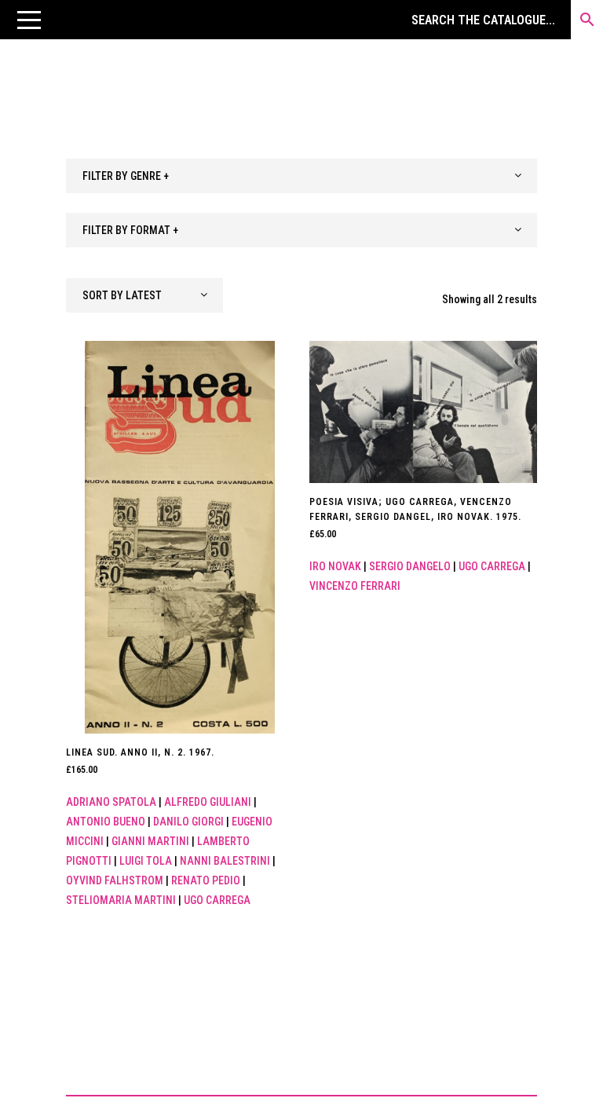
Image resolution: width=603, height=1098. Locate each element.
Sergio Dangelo (410, 566)
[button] (29, 19)
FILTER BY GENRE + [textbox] (125, 176)
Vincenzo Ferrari (354, 586)
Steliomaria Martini (121, 900)
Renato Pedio (205, 880)
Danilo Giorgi (188, 821)
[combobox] (301, 176)
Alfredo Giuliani (207, 802)
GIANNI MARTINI (150, 841)
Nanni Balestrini (225, 861)
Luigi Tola (145, 861)
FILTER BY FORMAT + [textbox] (130, 230)
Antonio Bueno (105, 821)
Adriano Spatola (111, 802)
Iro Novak (335, 566)
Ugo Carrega (217, 900)
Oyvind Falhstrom (114, 880)
